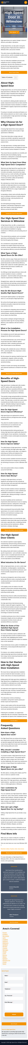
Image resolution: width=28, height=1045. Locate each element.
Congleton (5, 939)
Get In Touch (14, 1023)
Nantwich (5, 958)
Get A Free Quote (14, 922)
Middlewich (5, 943)
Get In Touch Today (14, 72)
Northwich (5, 941)
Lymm (4, 937)
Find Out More (14, 720)
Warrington (5, 950)
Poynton (12, 848)
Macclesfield (6, 936)
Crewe (4, 953)
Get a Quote (13, 32)
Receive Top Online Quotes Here (14, 373)
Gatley (7, 848)
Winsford (5, 946)
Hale (16, 848)
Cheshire (5, 948)
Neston (4, 964)
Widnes (4, 957)
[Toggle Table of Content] (14, 77)
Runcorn (5, 955)
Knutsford (5, 934)
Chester (5, 962)
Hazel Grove (21, 848)
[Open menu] (25, 2)
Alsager (5, 951)
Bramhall (3, 848)
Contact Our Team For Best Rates (14, 213)
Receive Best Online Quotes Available (14, 530)
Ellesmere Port (6, 960)
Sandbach (5, 944)
